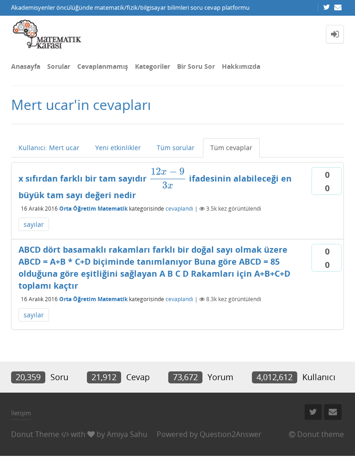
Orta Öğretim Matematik (93, 208)
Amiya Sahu (127, 434)
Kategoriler (152, 66)
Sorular (58, 66)
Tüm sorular (176, 147)
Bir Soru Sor (196, 66)
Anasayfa (25, 66)
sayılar (34, 224)
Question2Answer (231, 434)
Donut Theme (35, 434)
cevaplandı (179, 208)
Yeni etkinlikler (118, 147)
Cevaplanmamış (102, 66)
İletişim (21, 413)
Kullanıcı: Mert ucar (49, 147)
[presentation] (168, 178)
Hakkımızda (241, 66)
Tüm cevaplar (231, 147)
